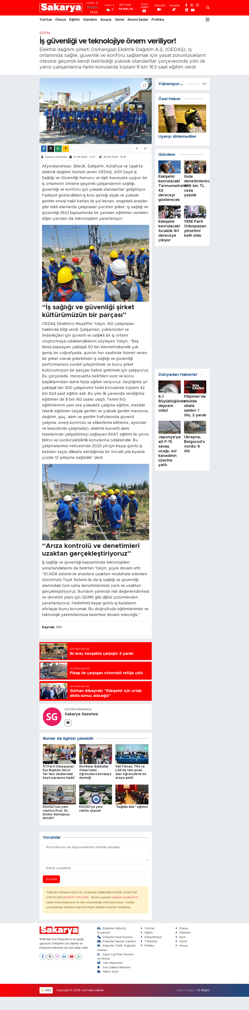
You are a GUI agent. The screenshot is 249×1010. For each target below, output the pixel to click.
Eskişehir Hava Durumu (118, 937)
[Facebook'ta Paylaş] (43, 149)
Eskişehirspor (153, 937)
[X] (50, 957)
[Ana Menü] (208, 20)
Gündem (90, 20)
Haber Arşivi (111, 971)
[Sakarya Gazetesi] (52, 716)
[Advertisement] (182, 307)
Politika (158, 20)
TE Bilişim (203, 990)
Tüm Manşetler (113, 962)
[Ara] (208, 7)
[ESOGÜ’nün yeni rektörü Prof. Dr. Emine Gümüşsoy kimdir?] (59, 794)
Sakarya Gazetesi (56, 157)
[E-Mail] (68, 723)
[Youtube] (71, 957)
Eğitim (74, 20)
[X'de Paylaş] (50, 149)
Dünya (60, 20)
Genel (119, 20)
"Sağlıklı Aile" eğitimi (131, 806)
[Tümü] (204, 84)
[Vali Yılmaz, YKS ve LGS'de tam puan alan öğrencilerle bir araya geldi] (131, 753)
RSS (48, 990)
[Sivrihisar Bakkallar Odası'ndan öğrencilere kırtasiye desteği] (95, 753)
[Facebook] (42, 957)
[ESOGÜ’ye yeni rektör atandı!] (95, 794)
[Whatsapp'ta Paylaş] (58, 149)
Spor (182, 937)
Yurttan (45, 20)
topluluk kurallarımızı (124, 897)
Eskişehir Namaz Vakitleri (119, 941)
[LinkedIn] (64, 957)
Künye (183, 945)
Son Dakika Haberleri (117, 967)
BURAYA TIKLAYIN (76, 897)
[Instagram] (57, 957)
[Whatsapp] (78, 957)
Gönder (51, 879)
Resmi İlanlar (138, 20)
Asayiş (105, 20)
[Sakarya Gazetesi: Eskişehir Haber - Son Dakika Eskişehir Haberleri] (60, 8)
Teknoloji (151, 941)
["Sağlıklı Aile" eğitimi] (131, 794)
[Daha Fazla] (65, 149)
